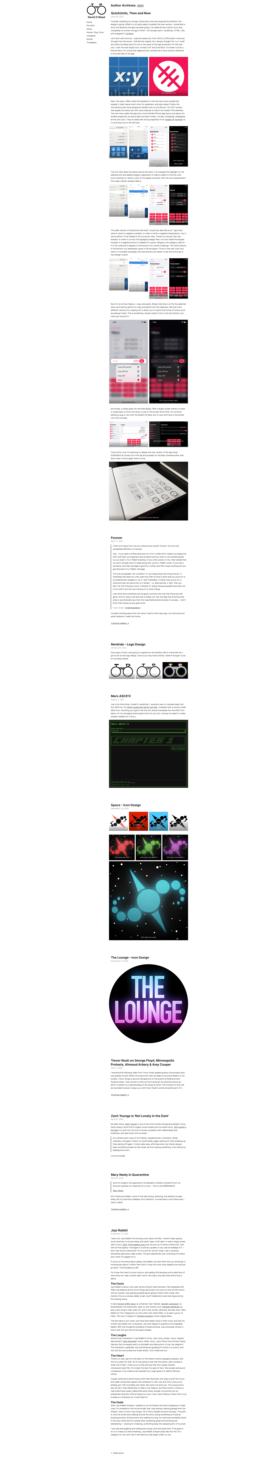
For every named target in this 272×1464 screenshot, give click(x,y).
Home (89, 22)
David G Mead (96, 17)
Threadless (91, 42)
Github (90, 39)
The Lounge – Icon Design (130, 957)
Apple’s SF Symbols (174, 119)
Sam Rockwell (129, 1341)
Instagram (91, 36)
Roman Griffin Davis (127, 1304)
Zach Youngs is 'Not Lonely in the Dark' (140, 1116)
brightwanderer (133, 608)
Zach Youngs (131, 1124)
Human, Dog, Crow (95, 32)
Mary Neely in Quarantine (130, 1175)
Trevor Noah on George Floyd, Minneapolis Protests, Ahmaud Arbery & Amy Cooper (142, 1062)
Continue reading (120, 623)
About (89, 29)
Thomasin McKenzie (171, 1307)
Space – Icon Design (126, 805)
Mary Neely (118, 1191)
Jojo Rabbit (119, 1230)
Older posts (117, 1453)
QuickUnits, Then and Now (131, 13)
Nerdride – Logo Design (128, 644)
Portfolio (90, 25)
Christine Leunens (145, 1316)
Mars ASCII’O (121, 696)
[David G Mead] (96, 14)
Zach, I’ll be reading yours (134, 1245)
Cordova (129, 33)
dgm (140, 5)
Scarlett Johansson (170, 1304)
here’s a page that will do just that (142, 707)
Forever (116, 538)
